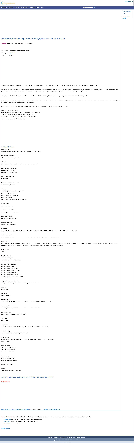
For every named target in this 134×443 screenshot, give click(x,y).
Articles (124, 18)
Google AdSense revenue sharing (52, 409)
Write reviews (7, 419)
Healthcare (32, 7)
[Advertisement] (61, 21)
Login (126, 1)
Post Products (7, 423)
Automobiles (4, 7)
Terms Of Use (76, 437)
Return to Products (5, 428)
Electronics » (11, 7)
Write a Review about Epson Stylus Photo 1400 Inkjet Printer (15, 409)
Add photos (7, 421)
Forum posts (126, 16)
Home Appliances (24, 7)
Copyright (62, 437)
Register (130, 1)
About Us (50, 437)
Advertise (83, 437)
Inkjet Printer (12, 53)
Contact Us (56, 437)
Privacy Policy (69, 437)
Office (37, 7)
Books (17, 7)
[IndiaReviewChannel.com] (8, 5)
